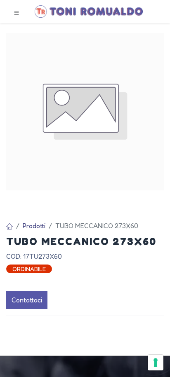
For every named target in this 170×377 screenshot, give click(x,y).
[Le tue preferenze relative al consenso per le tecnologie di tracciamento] (155, 362)
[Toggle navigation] (16, 12)
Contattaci (27, 300)
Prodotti (34, 226)
